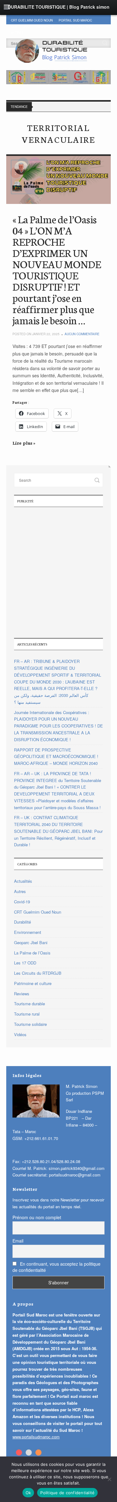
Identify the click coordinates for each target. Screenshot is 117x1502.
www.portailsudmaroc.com (36, 1437)
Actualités (23, 881)
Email (17, 1241)
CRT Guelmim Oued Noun (32, 20)
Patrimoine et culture (32, 983)
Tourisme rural (27, 1014)
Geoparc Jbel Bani (76, 26)
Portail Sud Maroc (75, 20)
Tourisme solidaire (30, 1024)
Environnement (27, 932)
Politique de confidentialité (67, 1492)
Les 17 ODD (20, 26)
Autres (20, 891)
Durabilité (45, 26)
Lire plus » (23, 443)
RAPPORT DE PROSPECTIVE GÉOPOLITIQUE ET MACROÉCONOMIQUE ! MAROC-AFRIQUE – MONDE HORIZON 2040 (56, 756)
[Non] (109, 1479)
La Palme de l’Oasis (32, 953)
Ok (28, 1492)
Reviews (21, 994)
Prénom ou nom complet (36, 1217)
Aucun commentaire (82, 334)
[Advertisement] (58, 571)
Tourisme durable (29, 1004)
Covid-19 (22, 902)
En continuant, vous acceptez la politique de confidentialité (56, 1267)
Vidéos (20, 1034)
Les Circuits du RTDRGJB (37, 973)
